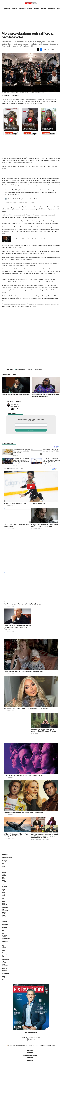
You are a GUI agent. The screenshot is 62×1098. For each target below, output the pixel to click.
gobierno (7, 9)
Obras (3, 863)
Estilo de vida (4, 904)
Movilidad (4, 936)
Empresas (3, 855)
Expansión (5, 854)
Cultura (3, 895)
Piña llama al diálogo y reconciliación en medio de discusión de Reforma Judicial (45, 395)
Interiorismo (4, 927)
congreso (22, 9)
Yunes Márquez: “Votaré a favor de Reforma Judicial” (28, 239)
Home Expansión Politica (7, 857)
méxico (14, 9)
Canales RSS (30, 1057)
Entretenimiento (5, 910)
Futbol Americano (5, 959)
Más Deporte (4, 962)
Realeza (3, 888)
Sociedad (51, 9)
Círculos (3, 889)
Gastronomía (4, 970)
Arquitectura (4, 926)
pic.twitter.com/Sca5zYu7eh (29, 199)
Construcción (4, 921)
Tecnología (4, 862)
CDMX (29, 9)
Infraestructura (5, 924)
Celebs (3, 903)
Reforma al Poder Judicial (23, 369)
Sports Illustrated (7, 955)
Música (3, 915)
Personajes (4, 975)
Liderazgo (4, 949)
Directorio (30, 1060)
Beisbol (3, 958)
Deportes (3, 912)
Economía (4, 859)
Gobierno (4, 872)
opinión (43, 9)
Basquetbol (4, 961)
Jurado (3, 979)
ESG (2, 865)
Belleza (3, 892)
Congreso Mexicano (36, 369)
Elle (3, 898)
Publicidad (30, 1050)
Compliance (30, 1052)
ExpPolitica (28, 1039)
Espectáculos (4, 886)
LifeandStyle (4, 868)
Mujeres (3, 866)
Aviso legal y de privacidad (30, 1055)
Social (3, 933)
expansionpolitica (31, 1039)
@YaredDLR (15, 95)
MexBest (4, 968)
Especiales (4, 952)
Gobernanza (4, 935)
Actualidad (4, 947)
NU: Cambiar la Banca (31, 1032)
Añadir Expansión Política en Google (52, 49)
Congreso (5, 31)
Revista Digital (5, 965)
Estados (3, 878)
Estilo (3, 909)
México (3, 874)
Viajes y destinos (5, 973)
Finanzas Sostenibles (6, 938)
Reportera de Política (15, 406)
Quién (3, 885)
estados (36, 9)
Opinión (3, 880)
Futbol (3, 956)
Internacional (4, 860)
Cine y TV (3, 914)
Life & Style (5, 907)
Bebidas (3, 971)
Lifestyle (3, 964)
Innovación (4, 939)
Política (4, 871)
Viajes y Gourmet (5, 894)
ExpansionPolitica (34, 1039)
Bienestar (3, 976)
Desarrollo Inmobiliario (6, 923)
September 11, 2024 (29, 202)
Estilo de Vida (4, 978)
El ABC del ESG (5, 941)
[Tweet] (38, 49)
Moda (3, 891)
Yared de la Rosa (14, 404)
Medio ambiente (5, 932)
